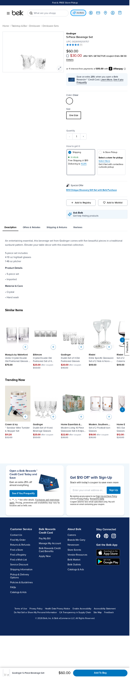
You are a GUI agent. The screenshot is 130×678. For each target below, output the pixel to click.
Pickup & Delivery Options (19, 576)
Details (69, 59)
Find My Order (18, 539)
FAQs (13, 587)
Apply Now (45, 556)
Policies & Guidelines (21, 582)
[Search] (31, 13)
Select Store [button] (104, 161)
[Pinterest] (106, 536)
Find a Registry (18, 554)
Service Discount (19, 564)
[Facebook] (98, 536)
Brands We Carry (76, 539)
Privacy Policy (35, 608)
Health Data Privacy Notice (57, 608)
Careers (72, 535)
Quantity (70, 130)
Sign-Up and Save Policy (106, 496)
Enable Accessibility (82, 608)
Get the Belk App (106, 545)
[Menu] (8, 13)
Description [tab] (10, 227)
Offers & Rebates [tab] (31, 227)
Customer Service (21, 529)
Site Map (98, 612)
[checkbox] (67, 56)
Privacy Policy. (83, 499)
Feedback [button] (109, 612)
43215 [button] (84, 163)
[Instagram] (113, 536)
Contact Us (16, 535)
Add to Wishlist (115, 202)
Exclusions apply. (97, 499)
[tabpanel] (65, 269)
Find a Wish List (18, 559)
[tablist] (65, 227)
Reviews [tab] (77, 227)
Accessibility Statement (105, 608)
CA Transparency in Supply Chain (75, 612)
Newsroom (73, 544)
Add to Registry (83, 202)
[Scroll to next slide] (122, 339)
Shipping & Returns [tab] (57, 227)
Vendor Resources (77, 554)
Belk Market (74, 559)
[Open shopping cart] (120, 13)
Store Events (74, 549)
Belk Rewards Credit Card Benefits (50, 550)
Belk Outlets (74, 564)
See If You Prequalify (23, 493)
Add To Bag (100, 672)
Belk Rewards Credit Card (47, 530)
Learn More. (107, 79)
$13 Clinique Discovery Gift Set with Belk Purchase (91, 190)
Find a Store (16, 549)
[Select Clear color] (69, 101)
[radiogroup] (96, 115)
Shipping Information (21, 569)
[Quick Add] (25, 346)
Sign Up (113, 490)
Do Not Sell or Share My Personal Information (35, 612)
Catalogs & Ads (18, 592)
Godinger (71, 33)
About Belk (74, 529)
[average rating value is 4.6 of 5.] (73, 45)
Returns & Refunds (20, 544)
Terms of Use (20, 608)
